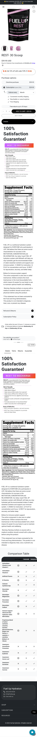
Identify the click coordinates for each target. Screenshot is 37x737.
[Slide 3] (21, 342)
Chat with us (9, 696)
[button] (3, 6)
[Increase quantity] (9, 111)
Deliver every (13, 92)
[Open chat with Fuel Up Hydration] (32, 732)
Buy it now (18, 115)
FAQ (34, 712)
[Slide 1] (15, 342)
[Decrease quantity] (3, 111)
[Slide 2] (18, 342)
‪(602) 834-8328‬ (10, 691)
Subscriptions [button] (7, 710)
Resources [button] (6, 715)
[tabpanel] (18, 451)
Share (32, 345)
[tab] (7, 351)
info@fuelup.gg (10, 694)
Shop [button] (4, 705)
